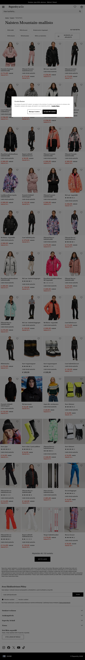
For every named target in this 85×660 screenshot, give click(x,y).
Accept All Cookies (50, 111)
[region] (42, 106)
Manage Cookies (34, 111)
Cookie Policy (56, 106)
